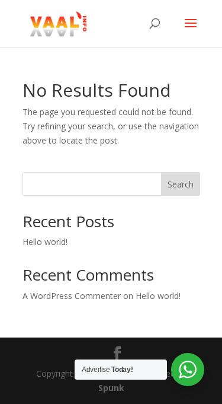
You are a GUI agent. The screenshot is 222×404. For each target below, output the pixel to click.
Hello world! (44, 241)
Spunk (111, 387)
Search (181, 184)
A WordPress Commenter (71, 295)
